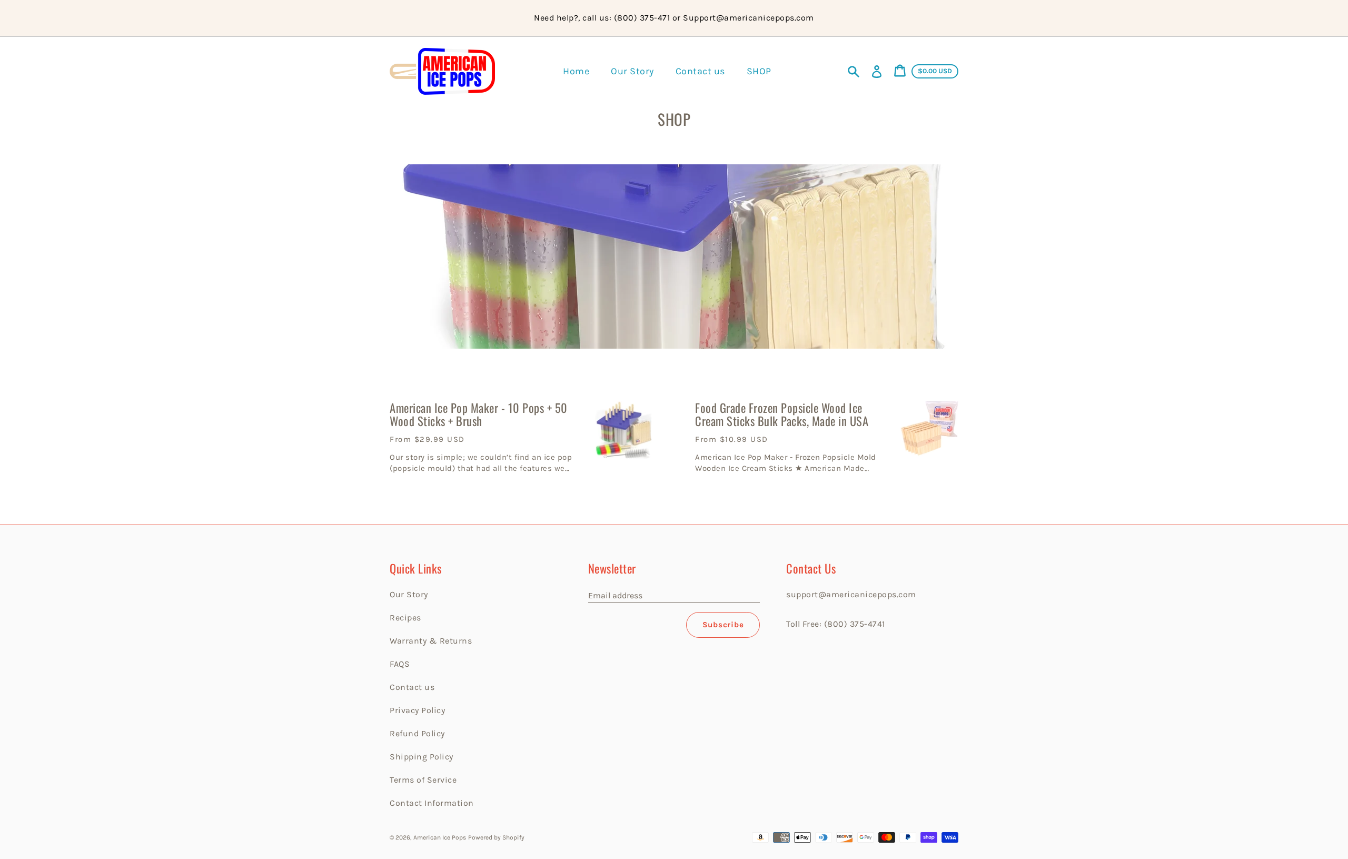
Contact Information (432, 803)
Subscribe (723, 624)
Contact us (412, 687)
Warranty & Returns (431, 641)
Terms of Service (423, 780)
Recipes (405, 618)
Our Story (409, 594)
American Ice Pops (439, 837)
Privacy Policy (417, 710)
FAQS (400, 664)
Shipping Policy (421, 757)
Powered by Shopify (496, 837)
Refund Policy (417, 733)
